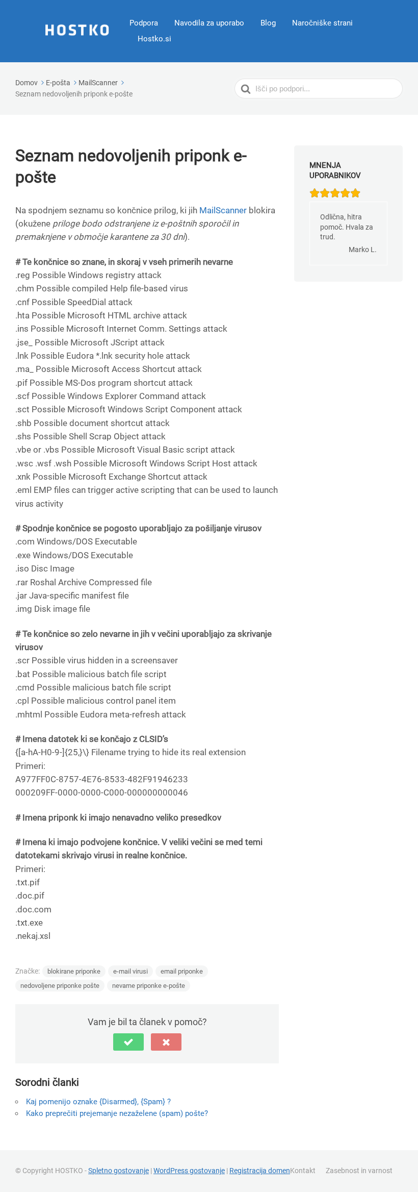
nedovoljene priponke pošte (59, 985)
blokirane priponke (73, 971)
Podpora (143, 23)
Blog (268, 23)
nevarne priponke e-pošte (148, 985)
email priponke (182, 971)
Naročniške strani (322, 23)
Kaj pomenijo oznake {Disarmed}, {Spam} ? (98, 1101)
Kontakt (303, 1170)
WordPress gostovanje (189, 1170)
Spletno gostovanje (118, 1170)
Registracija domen (259, 1170)
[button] (128, 1042)
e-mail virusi (130, 971)
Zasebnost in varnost (359, 1170)
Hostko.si (154, 38)
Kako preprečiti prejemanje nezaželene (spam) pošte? (117, 1113)
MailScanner (223, 210)
